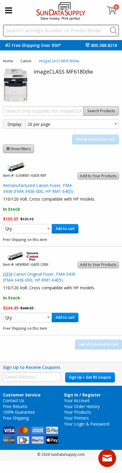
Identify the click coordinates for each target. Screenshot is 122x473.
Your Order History (82, 406)
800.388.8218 (104, 45)
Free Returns (15, 406)
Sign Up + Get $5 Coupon (90, 377)
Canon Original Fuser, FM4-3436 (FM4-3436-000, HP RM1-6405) (39, 277)
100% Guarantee (19, 412)
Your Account (77, 400)
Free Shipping (16, 418)
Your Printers (76, 418)
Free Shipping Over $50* (36, 45)
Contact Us (13, 400)
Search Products (101, 110)
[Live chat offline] (107, 458)
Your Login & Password (86, 424)
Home (8, 61)
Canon (25, 61)
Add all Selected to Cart (95, 139)
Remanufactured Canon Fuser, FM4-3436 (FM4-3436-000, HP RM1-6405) (38, 188)
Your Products (77, 412)
